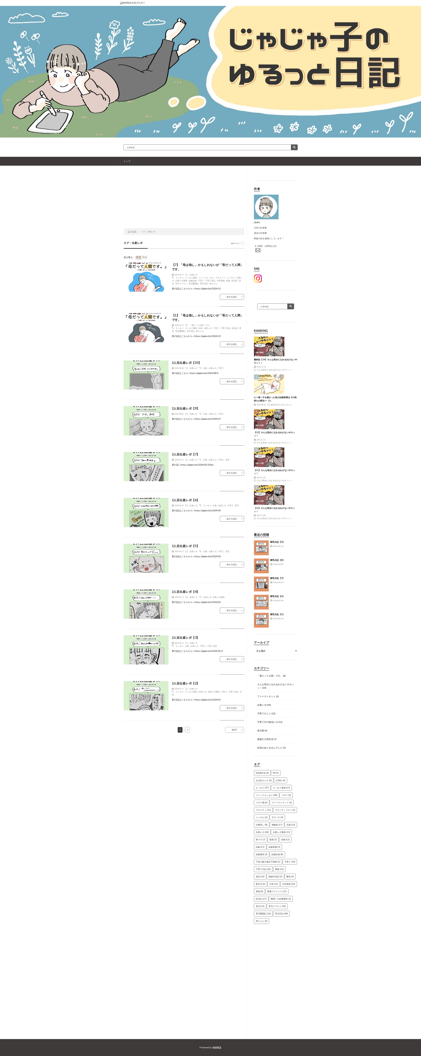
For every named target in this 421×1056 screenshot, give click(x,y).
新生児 (260, 884)
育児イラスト (181, 283)
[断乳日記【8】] (261, 566)
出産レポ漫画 (181, 280)
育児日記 (204, 283)
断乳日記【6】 (277, 596)
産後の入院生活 (265, 739)
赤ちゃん (213, 283)
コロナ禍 (261, 802)
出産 (200, 328)
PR (276, 773)
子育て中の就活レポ (267, 722)
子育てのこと (264, 713)
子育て (201, 280)
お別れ (280, 780)
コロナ (286, 795)
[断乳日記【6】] (261, 602)
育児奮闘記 (193, 283)
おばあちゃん (264, 780)
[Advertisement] (184, 202)
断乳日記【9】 (277, 542)
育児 (227, 460)
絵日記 (234, 280)
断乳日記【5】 (277, 614)
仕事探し (261, 824)
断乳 (290, 876)
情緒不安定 (275, 876)
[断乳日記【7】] (261, 584)
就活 (260, 876)
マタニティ (220, 278)
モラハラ (277, 817)
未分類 (260, 730)
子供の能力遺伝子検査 (268, 861)
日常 (273, 884)
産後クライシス (277, 891)
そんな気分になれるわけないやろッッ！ (274, 370)
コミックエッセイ (206, 278)
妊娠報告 (261, 854)
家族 (279, 869)
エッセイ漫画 (191, 278)
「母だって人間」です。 (200, 325)
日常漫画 (221, 280)
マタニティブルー (285, 810)
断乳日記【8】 (277, 560)
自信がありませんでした (281, 405)
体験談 (277, 824)
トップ (127, 161)
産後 (228, 280)
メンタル (231, 278)
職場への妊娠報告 (281, 898)
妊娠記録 (193, 280)
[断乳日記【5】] (261, 620)
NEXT (234, 729)
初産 (273, 839)
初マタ (260, 839)
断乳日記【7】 (277, 578)
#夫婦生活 (262, 773)
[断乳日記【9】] (261, 547)
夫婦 (285, 839)
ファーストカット (266, 696)
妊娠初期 (274, 847)
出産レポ (193, 275)
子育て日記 (210, 280)
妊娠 (260, 847)
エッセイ (180, 278)
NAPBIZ (217, 1047)
